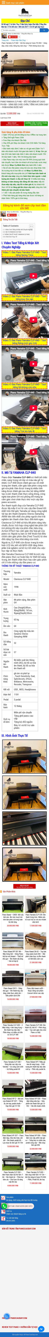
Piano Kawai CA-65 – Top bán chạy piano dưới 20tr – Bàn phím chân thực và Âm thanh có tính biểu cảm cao (35, 955)
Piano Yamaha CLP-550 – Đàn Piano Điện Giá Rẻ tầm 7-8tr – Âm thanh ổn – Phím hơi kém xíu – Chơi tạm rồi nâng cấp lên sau (12, 1177)
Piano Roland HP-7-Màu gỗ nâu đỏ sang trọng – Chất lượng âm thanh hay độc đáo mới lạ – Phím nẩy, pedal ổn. (36, 1065)
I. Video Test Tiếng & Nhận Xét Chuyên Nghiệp (18, 229)
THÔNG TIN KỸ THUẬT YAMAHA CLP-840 (17, 234)
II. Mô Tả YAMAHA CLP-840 (12, 232)
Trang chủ (5, 40)
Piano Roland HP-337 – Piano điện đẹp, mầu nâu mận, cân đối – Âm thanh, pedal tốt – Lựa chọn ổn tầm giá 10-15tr (12, 1139)
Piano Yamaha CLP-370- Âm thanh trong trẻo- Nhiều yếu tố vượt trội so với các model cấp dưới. (35, 918)
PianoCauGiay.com (31, 1335)
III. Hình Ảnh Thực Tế (10, 237)
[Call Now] (4, 1206)
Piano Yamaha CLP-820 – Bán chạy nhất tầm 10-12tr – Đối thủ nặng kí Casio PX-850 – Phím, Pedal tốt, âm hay (35, 1176)
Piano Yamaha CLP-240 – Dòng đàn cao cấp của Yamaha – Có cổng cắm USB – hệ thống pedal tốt (13, 1065)
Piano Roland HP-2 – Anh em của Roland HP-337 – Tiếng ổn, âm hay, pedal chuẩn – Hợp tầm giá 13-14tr (13, 1102)
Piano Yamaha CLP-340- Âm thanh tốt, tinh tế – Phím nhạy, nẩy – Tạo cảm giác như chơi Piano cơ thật (35, 1028)
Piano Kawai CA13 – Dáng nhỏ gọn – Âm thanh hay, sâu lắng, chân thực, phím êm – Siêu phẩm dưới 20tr (13, 992)
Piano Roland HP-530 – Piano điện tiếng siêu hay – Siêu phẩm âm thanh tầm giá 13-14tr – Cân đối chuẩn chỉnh (35, 1102)
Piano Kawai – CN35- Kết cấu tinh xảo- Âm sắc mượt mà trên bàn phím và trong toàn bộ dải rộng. (12, 918)
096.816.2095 (10, 1221)
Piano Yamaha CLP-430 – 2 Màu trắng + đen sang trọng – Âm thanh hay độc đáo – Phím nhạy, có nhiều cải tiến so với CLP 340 (12, 1030)
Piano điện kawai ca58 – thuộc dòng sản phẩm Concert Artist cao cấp (35, 990)
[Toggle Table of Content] (30, 226)
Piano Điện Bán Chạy (18, 40)
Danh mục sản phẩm (15, 2)
